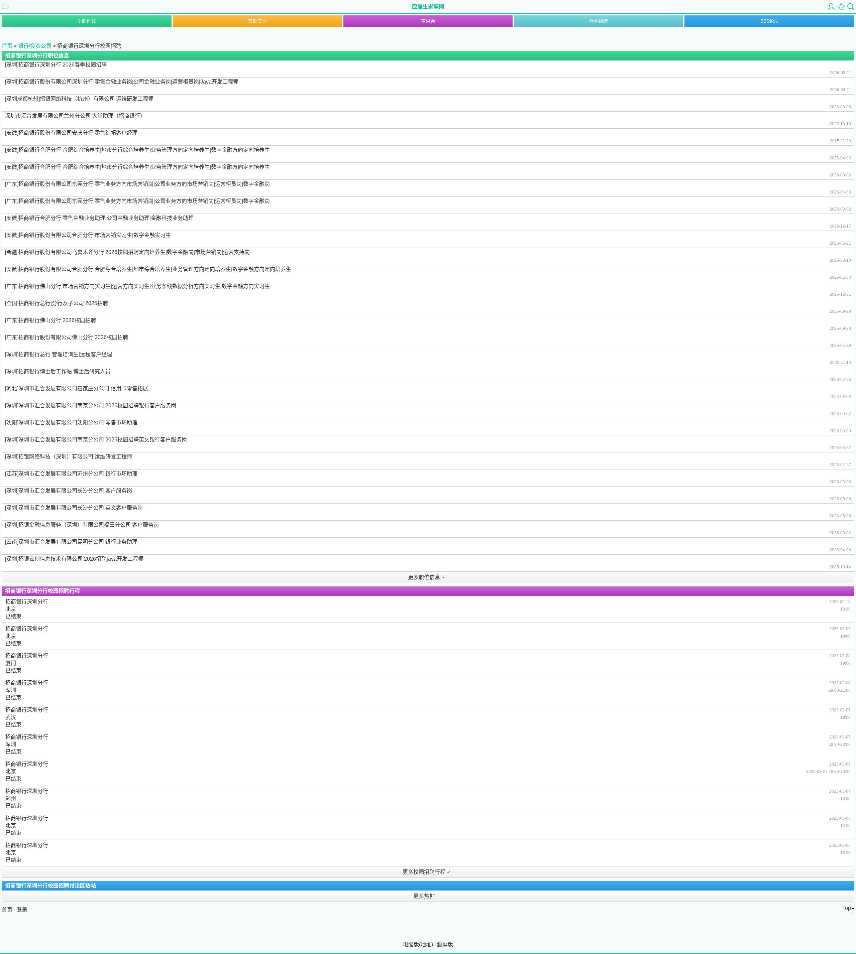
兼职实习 (257, 21)
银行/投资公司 (34, 46)
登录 (22, 910)
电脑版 (411, 944)
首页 (7, 46)
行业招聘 (598, 21)
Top (846, 908)
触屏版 (445, 944)
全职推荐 (86, 21)
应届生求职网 (428, 6)
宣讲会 (428, 21)
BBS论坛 (769, 21)
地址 (426, 944)
